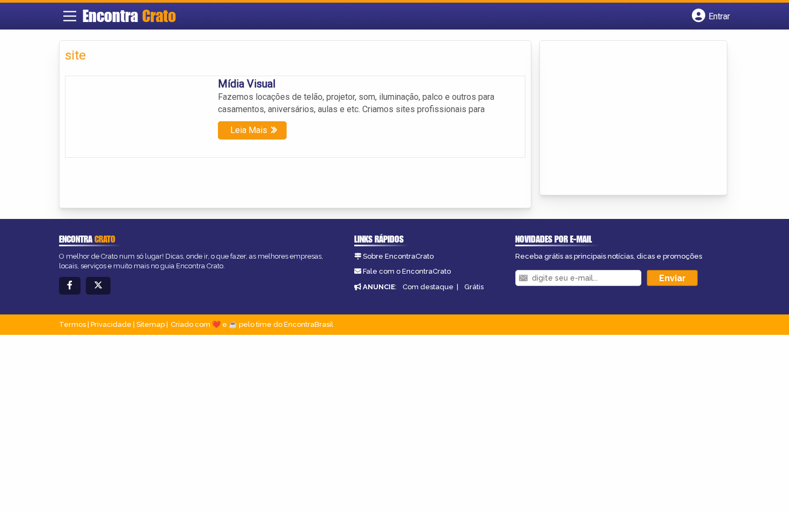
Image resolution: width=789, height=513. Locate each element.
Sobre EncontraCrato (398, 256)
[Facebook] (70, 286)
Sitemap (150, 324)
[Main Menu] (70, 16)
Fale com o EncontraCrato (407, 271)
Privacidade (111, 324)
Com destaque (428, 287)
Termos (72, 324)
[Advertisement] (625, 119)
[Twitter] (98, 286)
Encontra (129, 15)
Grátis (474, 287)
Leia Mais (248, 130)
